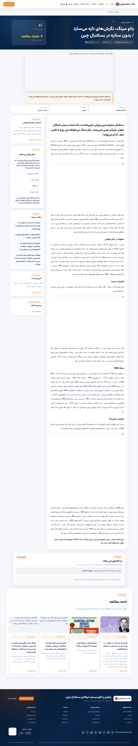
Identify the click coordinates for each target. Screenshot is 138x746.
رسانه (107, 4)
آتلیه (70, 4)
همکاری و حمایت (12, 698)
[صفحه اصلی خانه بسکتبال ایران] (122, 698)
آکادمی (130, 715)
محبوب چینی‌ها (34, 192)
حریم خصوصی (31, 719)
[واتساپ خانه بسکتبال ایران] (104, 732)
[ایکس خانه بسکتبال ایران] (87, 732)
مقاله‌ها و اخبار (127, 712)
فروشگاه (65, 715)
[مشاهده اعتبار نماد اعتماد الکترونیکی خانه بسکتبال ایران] (12, 731)
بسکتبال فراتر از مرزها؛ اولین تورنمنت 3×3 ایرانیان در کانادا (27, 236)
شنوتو (21, 733)
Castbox (28, 733)
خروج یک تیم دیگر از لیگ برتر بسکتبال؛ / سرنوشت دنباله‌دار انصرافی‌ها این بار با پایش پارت (30, 246)
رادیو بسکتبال (128, 719)
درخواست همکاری (35, 140)
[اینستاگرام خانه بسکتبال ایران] (112, 732)
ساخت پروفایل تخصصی (26, 698)
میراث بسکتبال (85, 4)
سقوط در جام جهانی (32, 174)
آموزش (101, 4)
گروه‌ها (97, 715)
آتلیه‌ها (66, 712)
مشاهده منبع (36, 311)
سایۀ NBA (35, 186)
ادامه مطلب (123, 671)
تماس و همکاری (31, 715)
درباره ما (33, 712)
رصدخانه (65, 719)
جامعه (94, 4)
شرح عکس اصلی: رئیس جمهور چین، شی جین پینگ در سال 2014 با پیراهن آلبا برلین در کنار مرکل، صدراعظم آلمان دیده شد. (27, 200)
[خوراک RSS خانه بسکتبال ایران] (83, 732)
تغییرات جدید (34, 180)
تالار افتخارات (96, 722)
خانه (112, 4)
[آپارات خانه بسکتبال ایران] (95, 732)
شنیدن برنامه (36, 292)
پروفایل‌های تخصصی (94, 712)
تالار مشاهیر (96, 719)
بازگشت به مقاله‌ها (113, 12)
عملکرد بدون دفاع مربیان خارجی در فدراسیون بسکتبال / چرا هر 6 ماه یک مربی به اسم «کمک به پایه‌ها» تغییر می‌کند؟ (27, 260)
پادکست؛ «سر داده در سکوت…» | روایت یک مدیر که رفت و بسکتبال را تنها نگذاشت (28, 226)
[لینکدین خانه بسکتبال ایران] (91, 732)
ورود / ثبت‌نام (9, 4)
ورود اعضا (65, 722)
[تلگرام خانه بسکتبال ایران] (108, 732)
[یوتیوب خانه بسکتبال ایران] (100, 732)
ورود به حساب (87, 570)
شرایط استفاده (31, 722)
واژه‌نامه (75, 4)
